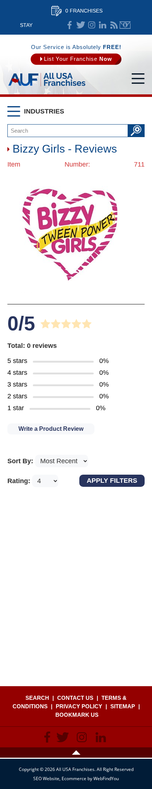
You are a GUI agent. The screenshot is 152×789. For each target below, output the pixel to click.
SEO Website (46, 778)
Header (76, 752)
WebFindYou (106, 778)
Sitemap (122, 706)
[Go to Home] (46, 86)
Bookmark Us (77, 715)
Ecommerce (74, 778)
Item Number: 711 (76, 164)
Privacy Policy (79, 706)
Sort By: (21, 461)
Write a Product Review (50, 429)
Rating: (19, 481)
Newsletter (125, 25)
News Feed (114, 25)
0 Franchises (84, 11)
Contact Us (75, 698)
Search (37, 698)
